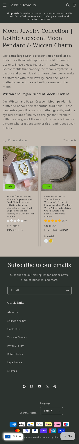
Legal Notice (14, 362)
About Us (13, 312)
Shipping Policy (16, 320)
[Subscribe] (67, 290)
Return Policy (15, 354)
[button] (4, 5)
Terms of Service (17, 337)
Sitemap (12, 370)
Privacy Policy (15, 345)
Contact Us (14, 329)
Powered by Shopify (52, 437)
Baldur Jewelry (33, 437)
